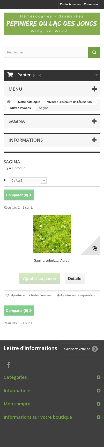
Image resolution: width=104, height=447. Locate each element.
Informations (25, 140)
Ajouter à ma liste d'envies (30, 295)
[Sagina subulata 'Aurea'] (52, 234)
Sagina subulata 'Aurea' (52, 260)
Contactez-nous (70, 4)
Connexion (91, 4)
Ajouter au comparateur (78, 295)
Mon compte (17, 404)
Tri (5, 180)
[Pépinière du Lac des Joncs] (52, 24)
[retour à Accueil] (8, 102)
